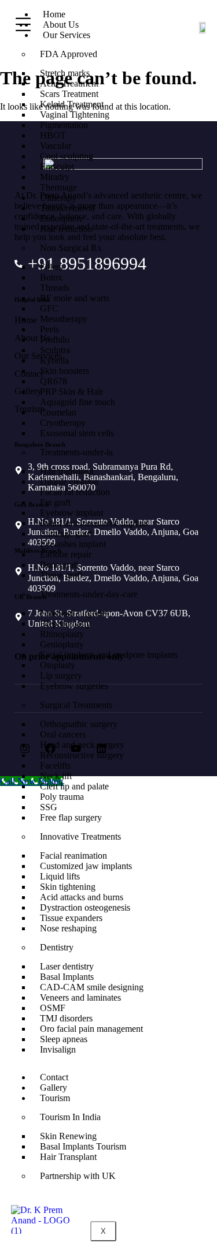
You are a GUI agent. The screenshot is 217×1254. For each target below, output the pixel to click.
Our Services (66, 35)
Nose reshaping (68, 928)
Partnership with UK (78, 1176)
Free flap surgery (71, 817)
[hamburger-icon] (21, 24)
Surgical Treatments (76, 705)
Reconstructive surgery (82, 755)
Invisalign (58, 1049)
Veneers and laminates (80, 997)
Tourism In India (70, 1117)
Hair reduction (66, 229)
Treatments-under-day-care (89, 594)
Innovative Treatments (80, 836)
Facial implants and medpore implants (109, 655)
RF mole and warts (74, 298)
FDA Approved (68, 54)
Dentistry (56, 947)
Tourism (55, 1098)
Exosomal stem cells (77, 433)
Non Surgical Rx (71, 248)
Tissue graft (61, 575)
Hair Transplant (68, 1157)
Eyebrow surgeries (74, 686)
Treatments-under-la (76, 452)
